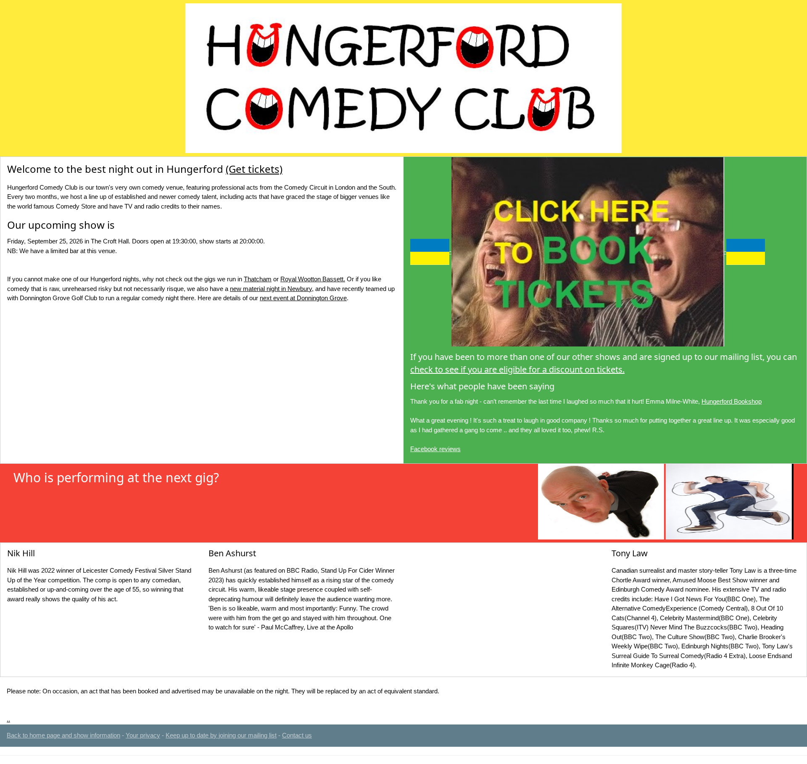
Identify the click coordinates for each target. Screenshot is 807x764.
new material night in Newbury (271, 288)
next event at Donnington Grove (303, 297)
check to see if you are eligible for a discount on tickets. (517, 369)
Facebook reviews (435, 448)
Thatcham (258, 279)
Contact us (297, 735)
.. (8, 719)
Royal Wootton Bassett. (312, 279)
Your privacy (143, 735)
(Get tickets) (254, 169)
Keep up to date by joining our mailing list (221, 735)
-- (587, 251)
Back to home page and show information (63, 735)
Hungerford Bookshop (732, 401)
